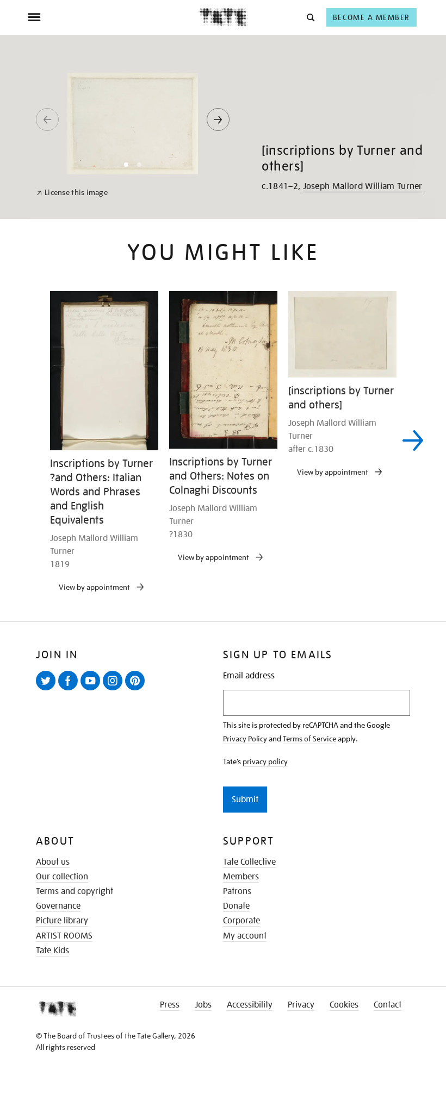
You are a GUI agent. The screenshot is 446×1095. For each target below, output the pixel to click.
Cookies (344, 1004)
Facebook (70, 689)
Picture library (62, 920)
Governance (58, 906)
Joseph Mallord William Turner (363, 186)
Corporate (241, 920)
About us (53, 862)
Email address (249, 676)
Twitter (47, 689)
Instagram (114, 689)
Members (241, 876)
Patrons (237, 891)
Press (169, 1004)
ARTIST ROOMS (64, 935)
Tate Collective (249, 862)
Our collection (62, 876)
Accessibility (249, 1004)
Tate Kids (52, 950)
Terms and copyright (74, 891)
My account (245, 935)
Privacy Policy (245, 739)
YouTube (92, 689)
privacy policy (265, 761)
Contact (387, 1004)
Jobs (203, 1004)
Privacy (301, 1004)
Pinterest (137, 689)
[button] (310, 17)
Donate (236, 906)
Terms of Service (309, 739)
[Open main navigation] (113, 17)
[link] (72, 192)
